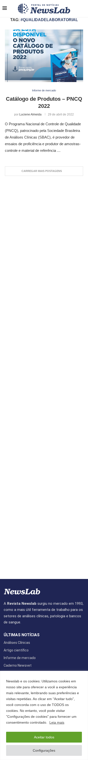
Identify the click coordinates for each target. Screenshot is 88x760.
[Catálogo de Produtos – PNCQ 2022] (44, 55)
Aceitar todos (44, 737)
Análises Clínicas (17, 642)
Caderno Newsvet (18, 665)
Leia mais (56, 722)
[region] (44, 715)
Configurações (44, 750)
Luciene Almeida (30, 114)
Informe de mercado (20, 658)
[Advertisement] (44, 375)
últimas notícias (22, 635)
